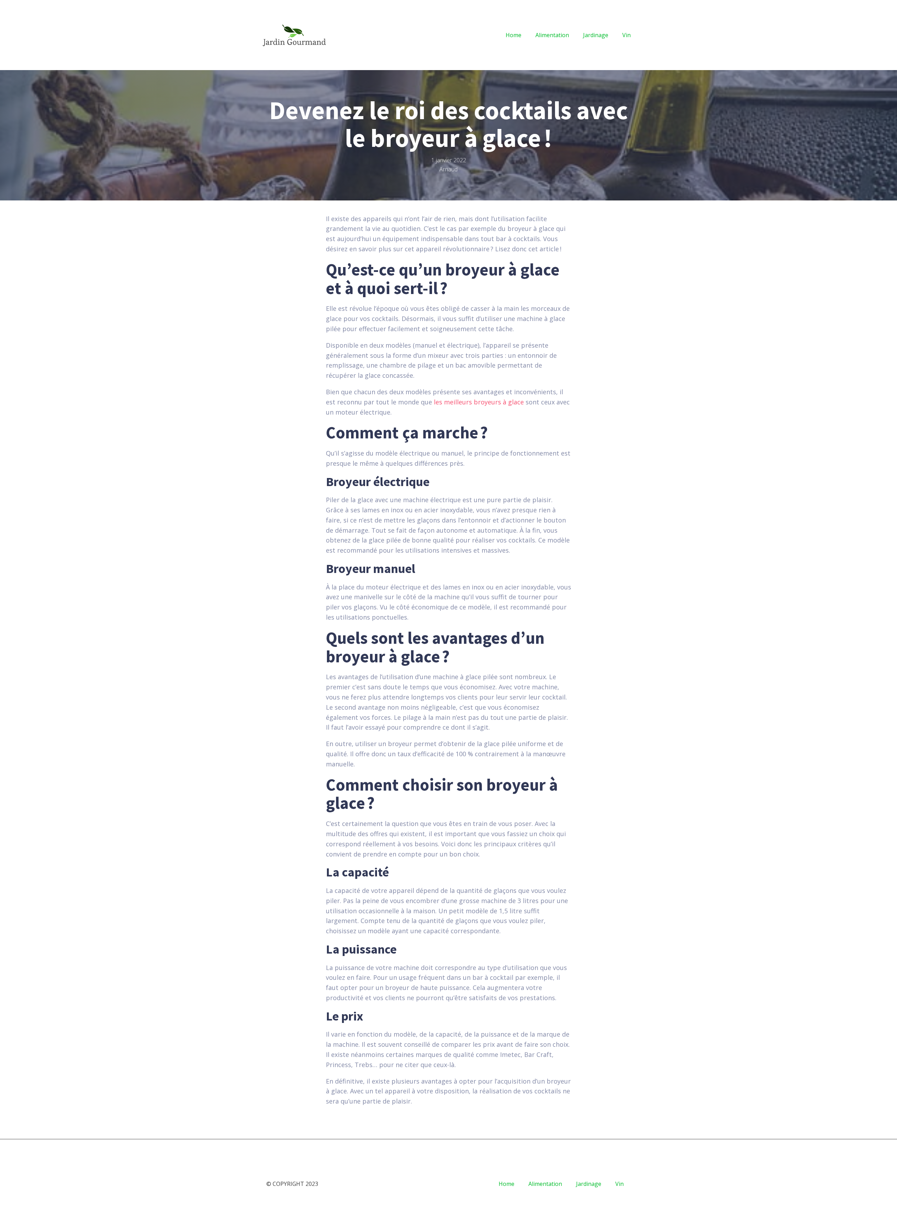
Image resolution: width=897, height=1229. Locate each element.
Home (513, 35)
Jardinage (595, 35)
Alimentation (552, 35)
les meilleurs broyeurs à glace (479, 402)
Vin (626, 35)
